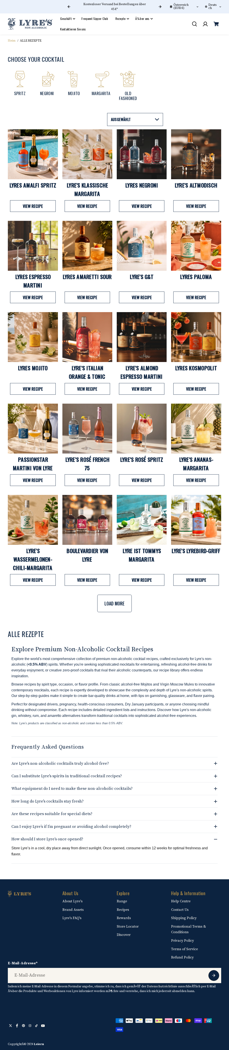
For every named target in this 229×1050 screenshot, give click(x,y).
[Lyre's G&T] (142, 246)
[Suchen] (194, 24)
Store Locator (128, 926)
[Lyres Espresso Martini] (33, 246)
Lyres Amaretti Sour (87, 277)
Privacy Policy (182, 940)
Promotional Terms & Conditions (188, 929)
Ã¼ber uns (142, 18)
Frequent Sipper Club (94, 18)
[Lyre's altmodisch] (196, 154)
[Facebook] (17, 1025)
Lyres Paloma (196, 277)
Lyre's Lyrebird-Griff (196, 551)
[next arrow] (160, 6)
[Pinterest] (23, 1025)
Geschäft (66, 18)
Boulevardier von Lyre (87, 555)
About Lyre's (72, 901)
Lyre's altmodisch (196, 185)
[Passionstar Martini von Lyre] (33, 429)
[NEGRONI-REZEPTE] (47, 85)
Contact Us (180, 909)
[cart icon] (216, 24)
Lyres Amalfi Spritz (33, 185)
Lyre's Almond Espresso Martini (141, 372)
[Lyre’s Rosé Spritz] (142, 429)
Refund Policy (182, 957)
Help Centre (181, 901)
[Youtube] (43, 1025)
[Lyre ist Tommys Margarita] (142, 520)
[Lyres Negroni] (142, 154)
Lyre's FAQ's (71, 918)
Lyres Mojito (33, 368)
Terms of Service (184, 949)
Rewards (124, 918)
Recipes (123, 909)
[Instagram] (30, 1025)
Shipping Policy (184, 918)
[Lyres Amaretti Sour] (87, 246)
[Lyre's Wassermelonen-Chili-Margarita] (33, 520)
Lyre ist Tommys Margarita (142, 555)
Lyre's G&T (141, 277)
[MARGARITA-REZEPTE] (101, 85)
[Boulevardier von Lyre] (87, 520)
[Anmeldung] (205, 24)
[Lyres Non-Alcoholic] (30, 24)
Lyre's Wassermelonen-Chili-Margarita (33, 559)
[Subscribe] (213, 975)
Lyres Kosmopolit (196, 368)
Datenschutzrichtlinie (162, 986)
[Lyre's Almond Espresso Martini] (142, 337)
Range (122, 901)
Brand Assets (73, 909)
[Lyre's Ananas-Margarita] (196, 429)
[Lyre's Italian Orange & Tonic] (87, 337)
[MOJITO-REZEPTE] (74, 85)
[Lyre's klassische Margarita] (87, 154)
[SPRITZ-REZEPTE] (20, 85)
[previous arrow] (69, 6)
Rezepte (120, 18)
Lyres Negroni (141, 185)
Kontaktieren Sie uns (73, 29)
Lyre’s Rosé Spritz (141, 459)
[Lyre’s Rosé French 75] (87, 429)
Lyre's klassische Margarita (87, 189)
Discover (124, 935)
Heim (11, 41)
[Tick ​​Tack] (36, 1025)
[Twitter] (10, 1025)
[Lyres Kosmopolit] (196, 337)
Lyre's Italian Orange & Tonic (87, 372)
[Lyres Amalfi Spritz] (33, 154)
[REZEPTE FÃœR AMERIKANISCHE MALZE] (128, 85)
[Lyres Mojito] (33, 337)
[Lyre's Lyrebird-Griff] (196, 520)
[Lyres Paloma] (196, 246)
